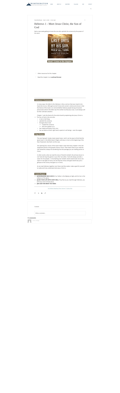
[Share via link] (45, 193)
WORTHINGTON (39, 4)
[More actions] (85, 20)
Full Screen (32, 289)
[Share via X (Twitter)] (38, 193)
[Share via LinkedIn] (41, 193)
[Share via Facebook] (35, 193)
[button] (59, 4)
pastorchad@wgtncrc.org (60, 379)
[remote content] (60, 66)
